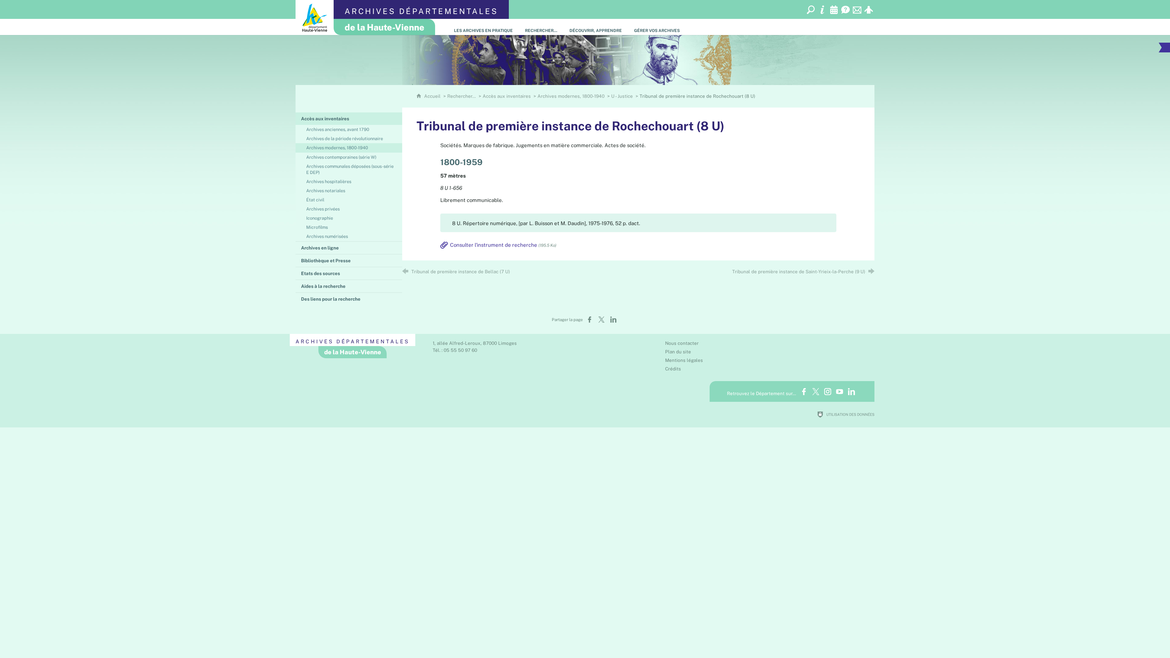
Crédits (673, 368)
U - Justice (622, 96)
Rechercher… (461, 96)
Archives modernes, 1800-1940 (570, 96)
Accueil (433, 96)
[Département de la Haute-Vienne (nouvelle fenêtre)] (315, 17)
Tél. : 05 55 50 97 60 (455, 350)
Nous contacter (682, 343)
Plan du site (678, 351)
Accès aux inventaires (507, 96)
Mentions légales (684, 360)
